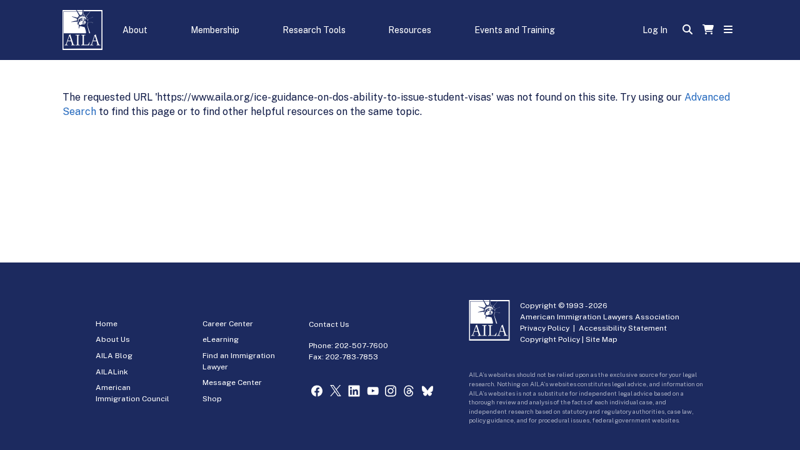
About (135, 30)
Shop (212, 398)
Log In (655, 30)
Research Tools (314, 30)
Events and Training (514, 30)
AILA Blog (114, 355)
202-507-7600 (361, 345)
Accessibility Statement (623, 328)
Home (107, 323)
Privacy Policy (544, 328)
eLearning (220, 339)
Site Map (602, 339)
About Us (113, 339)
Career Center (227, 323)
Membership (215, 30)
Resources (409, 30)
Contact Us (329, 324)
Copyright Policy (550, 339)
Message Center (232, 382)
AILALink (112, 372)
